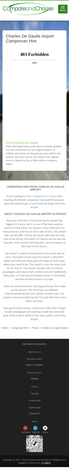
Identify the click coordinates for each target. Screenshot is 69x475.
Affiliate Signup (34, 359)
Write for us (34, 352)
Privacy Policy (34, 373)
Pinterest (25, 428)
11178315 (45, 462)
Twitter (35, 428)
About (34, 421)
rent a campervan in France (41, 196)
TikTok (45, 428)
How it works (34, 364)
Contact (34, 413)
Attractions (34, 400)
